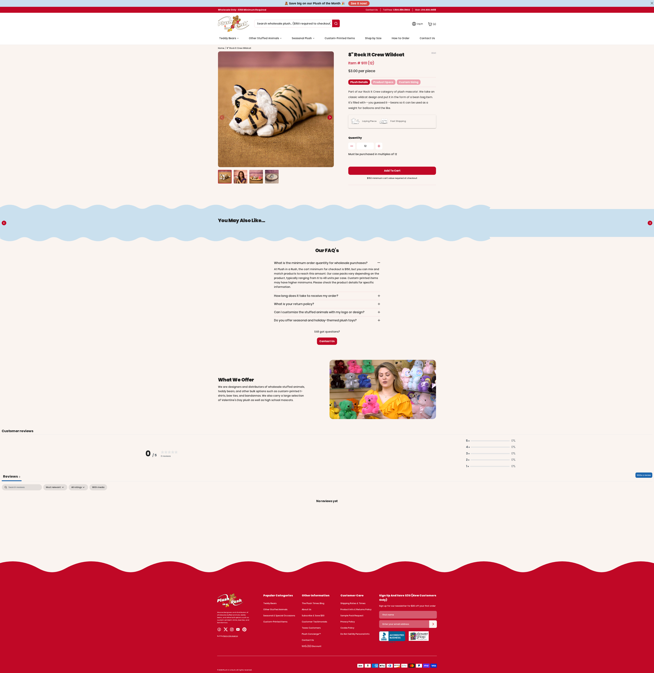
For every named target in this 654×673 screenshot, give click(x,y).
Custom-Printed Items (275, 621)
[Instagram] (231, 629)
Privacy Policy (347, 621)
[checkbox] (98, 487)
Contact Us (372, 9)
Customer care (352, 595)
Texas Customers (311, 627)
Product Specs (383, 82)
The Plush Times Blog (313, 603)
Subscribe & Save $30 (313, 615)
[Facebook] (219, 629)
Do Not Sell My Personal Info (355, 633)
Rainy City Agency (230, 636)
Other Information (315, 595)
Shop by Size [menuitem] (373, 38)
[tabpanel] (327, 512)
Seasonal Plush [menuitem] (302, 38)
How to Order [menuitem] (400, 38)
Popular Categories (278, 595)
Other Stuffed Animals (275, 609)
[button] (330, 117)
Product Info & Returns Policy (355, 609)
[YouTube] (238, 629)
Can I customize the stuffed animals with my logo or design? (319, 312)
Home (221, 48)
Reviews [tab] (11, 476)
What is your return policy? (294, 304)
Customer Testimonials (314, 621)
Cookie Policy (347, 627)
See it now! (359, 3)
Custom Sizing (408, 82)
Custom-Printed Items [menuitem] (340, 38)
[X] (226, 629)
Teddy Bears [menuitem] (227, 38)
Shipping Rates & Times (352, 603)
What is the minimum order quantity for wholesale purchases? (321, 263)
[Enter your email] (433, 624)
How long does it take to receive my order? (306, 296)
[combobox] (293, 23)
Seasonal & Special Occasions (279, 615)
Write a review (644, 475)
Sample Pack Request (351, 615)
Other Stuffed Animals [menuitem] (264, 38)
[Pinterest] (244, 629)
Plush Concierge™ (311, 633)
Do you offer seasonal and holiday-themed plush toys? (315, 320)
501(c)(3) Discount (311, 646)
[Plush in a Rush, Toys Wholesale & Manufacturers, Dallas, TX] (392, 639)
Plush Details (359, 82)
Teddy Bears (270, 603)
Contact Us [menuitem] (427, 38)
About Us (306, 609)
